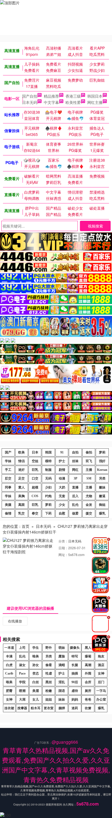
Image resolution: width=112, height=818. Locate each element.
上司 (22, 648)
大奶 (62, 487)
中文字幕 (51, 102)
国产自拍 (29, 96)
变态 (35, 673)
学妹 (8, 461)
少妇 (48, 487)
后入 (75, 496)
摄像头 (75, 648)
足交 (21, 478)
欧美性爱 (73, 102)
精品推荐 (51, 96)
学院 (22, 682)
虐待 (74, 691)
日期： (63, 547)
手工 (8, 470)
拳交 (35, 513)
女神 (101, 673)
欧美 (21, 452)
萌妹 (61, 648)
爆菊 (88, 656)
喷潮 (22, 691)
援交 (89, 513)
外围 (88, 673)
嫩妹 (102, 487)
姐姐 (48, 699)
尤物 (89, 496)
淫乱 (61, 682)
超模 (35, 487)
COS (35, 496)
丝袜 (75, 461)
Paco (22, 673)
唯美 (35, 656)
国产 (8, 452)
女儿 (35, 699)
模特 (48, 461)
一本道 (9, 648)
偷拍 (89, 452)
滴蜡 (61, 665)
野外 (48, 648)
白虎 (9, 665)
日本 (35, 452)
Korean (102, 470)
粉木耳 (36, 708)
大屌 (22, 699)
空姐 (35, 461)
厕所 (88, 691)
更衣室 (49, 708)
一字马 (101, 691)
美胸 (21, 496)
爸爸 (88, 699)
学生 (35, 648)
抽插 (74, 673)
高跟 (21, 505)
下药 (48, 513)
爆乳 (102, 513)
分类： (63, 541)
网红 (75, 470)
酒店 (101, 665)
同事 (8, 487)
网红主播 (94, 102)
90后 (74, 682)
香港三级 (73, 96)
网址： (63, 554)
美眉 (35, 691)
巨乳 (35, 470)
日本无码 (29, 102)
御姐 (102, 505)
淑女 (22, 665)
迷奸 (21, 470)
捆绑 (61, 708)
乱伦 (75, 505)
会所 (88, 682)
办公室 (101, 699)
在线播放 (15, 621)
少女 (62, 505)
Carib (9, 673)
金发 (89, 505)
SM (88, 478)
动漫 (62, 478)
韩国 (48, 452)
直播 (75, 487)
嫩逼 (102, 496)
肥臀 (9, 691)
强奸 (102, 461)
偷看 (48, 665)
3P (75, 478)
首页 (25, 526)
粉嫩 (48, 691)
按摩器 (22, 708)
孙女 (35, 665)
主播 (89, 470)
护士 (62, 461)
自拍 (75, 452)
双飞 (89, 461)
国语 (61, 691)
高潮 (88, 665)
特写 (74, 656)
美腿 (8, 505)
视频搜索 (95, 226)
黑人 (88, 648)
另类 (102, 478)
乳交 (21, 513)
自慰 (62, 513)
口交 (35, 478)
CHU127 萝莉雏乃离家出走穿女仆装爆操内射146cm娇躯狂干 (55, 529)
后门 (101, 682)
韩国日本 (94, 96)
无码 (48, 478)
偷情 (8, 513)
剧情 (62, 470)
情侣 (21, 461)
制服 (48, 470)
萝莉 (102, 452)
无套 (62, 496)
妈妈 (74, 699)
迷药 (74, 708)
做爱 (75, 513)
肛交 (8, 478)
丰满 (9, 656)
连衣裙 (9, 708)
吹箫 (88, 708)
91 (62, 452)
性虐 (48, 673)
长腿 (74, 665)
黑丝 (48, 682)
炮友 (101, 656)
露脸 (61, 656)
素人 (21, 487)
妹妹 (61, 699)
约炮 (48, 496)
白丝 (35, 682)
